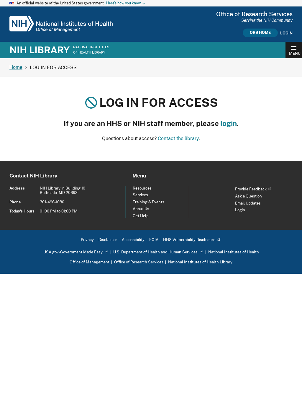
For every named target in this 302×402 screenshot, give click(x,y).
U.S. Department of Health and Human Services (155, 252)
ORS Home (260, 32)
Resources (142, 188)
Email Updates (248, 203)
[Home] (61, 30)
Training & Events (148, 202)
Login (286, 33)
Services (140, 195)
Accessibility (133, 239)
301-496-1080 (52, 202)
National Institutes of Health (233, 252)
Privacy (87, 239)
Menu (295, 53)
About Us (141, 209)
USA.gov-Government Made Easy (73, 252)
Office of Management (89, 262)
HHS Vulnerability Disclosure (189, 239)
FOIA (153, 239)
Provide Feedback (251, 189)
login (228, 123)
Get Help (141, 216)
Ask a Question (248, 196)
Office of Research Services (138, 262)
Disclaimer (108, 239)
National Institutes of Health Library (200, 262)
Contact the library (178, 138)
